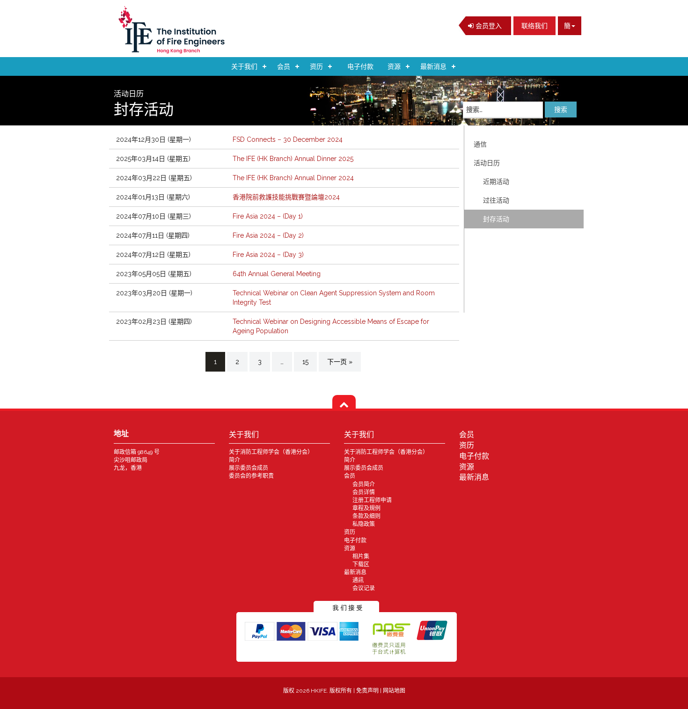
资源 (394, 66)
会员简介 (363, 484)
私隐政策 (363, 524)
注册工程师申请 (372, 500)
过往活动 (496, 200)
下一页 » (339, 361)
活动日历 (487, 163)
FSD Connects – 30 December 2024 (288, 139)
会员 (283, 66)
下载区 (360, 564)
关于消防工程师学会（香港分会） (271, 452)
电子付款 (360, 66)
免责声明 (368, 690)
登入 (488, 25)
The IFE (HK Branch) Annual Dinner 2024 (293, 178)
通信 (480, 144)
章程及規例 (366, 508)
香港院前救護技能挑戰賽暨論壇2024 (286, 197)
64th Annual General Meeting (277, 274)
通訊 (358, 580)
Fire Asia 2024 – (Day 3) (268, 254)
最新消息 (433, 66)
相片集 (360, 556)
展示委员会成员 (248, 468)
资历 (316, 66)
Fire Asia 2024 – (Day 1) (268, 216)
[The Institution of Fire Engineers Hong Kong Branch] (174, 30)
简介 (234, 460)
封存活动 (496, 219)
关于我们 (244, 66)
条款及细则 (366, 516)
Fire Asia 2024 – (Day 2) (268, 235)
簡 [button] (567, 25)
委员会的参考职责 (251, 476)
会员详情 (363, 492)
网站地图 (394, 690)
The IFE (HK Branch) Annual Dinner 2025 (293, 158)
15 (305, 361)
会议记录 (363, 588)
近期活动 (496, 181)
